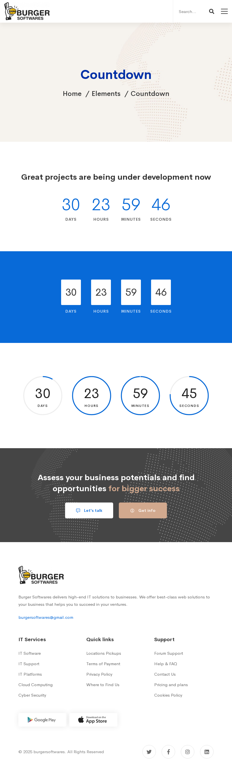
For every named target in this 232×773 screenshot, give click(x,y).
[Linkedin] (207, 752)
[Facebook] (168, 752)
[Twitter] (149, 752)
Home (72, 93)
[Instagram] (187, 752)
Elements (106, 93)
